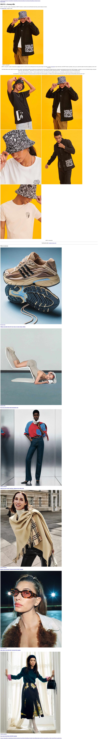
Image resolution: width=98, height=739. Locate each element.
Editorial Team (4, 8)
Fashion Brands (29, 0)
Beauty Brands (34, 0)
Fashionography (3, 0)
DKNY (19, 66)
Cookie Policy (54, 738)
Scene (22, 0)
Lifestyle (19, 0)
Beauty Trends (2, 1)
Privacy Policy (49, 738)
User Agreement (44, 738)
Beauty (17, 0)
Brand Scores (25, 0)
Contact (40, 738)
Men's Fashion (13, 0)
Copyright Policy (59, 738)
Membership (37, 738)
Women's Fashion (8, 0)
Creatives (38, 0)
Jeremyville (53, 66)
